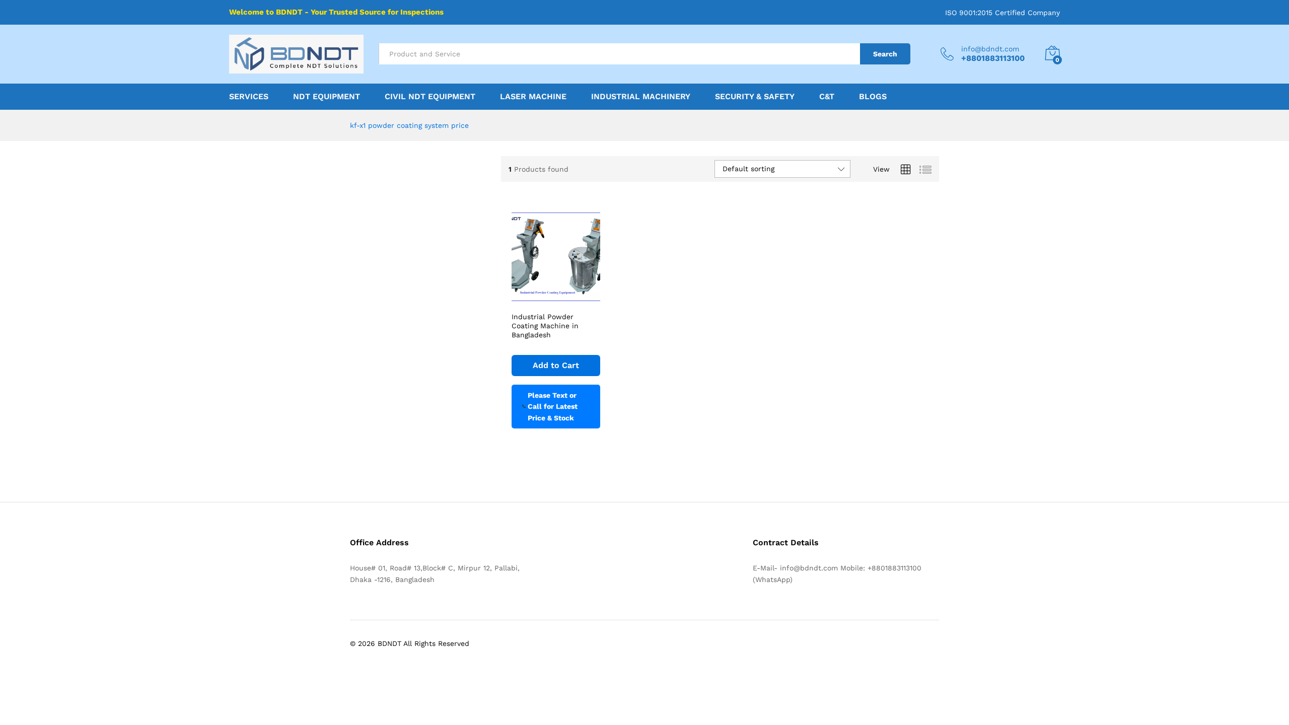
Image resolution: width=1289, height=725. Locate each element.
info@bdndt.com (990, 49)
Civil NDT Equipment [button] (430, 97)
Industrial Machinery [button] (640, 97)
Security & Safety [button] (755, 97)
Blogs (873, 97)
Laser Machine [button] (533, 97)
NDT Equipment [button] (326, 97)
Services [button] (248, 97)
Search (885, 54)
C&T (826, 97)
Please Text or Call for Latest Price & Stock (553, 406)
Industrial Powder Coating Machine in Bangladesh (545, 326)
